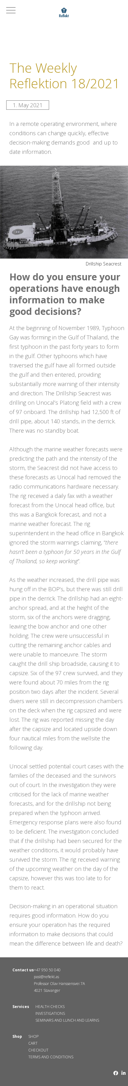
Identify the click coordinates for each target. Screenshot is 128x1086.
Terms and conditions (50, 1057)
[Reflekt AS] (64, 13)
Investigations (50, 1013)
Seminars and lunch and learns (67, 1020)
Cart (33, 1043)
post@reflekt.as (46, 976)
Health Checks (50, 1006)
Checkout (38, 1050)
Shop (33, 1036)
